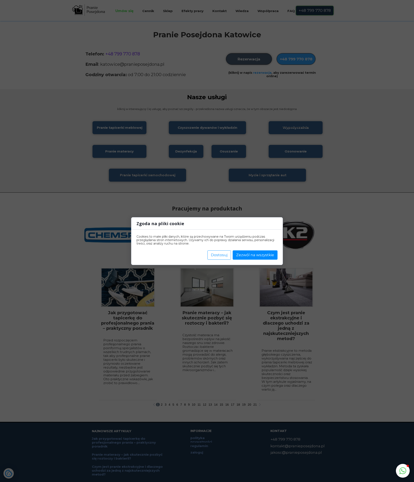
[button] (403, 471)
